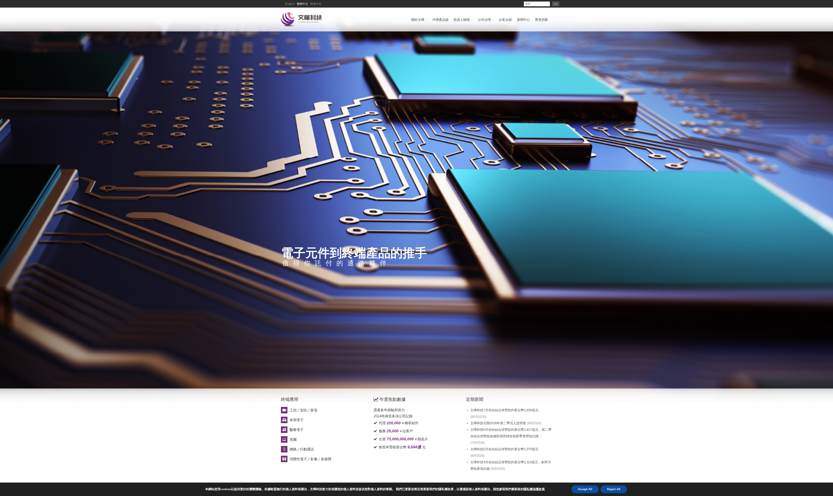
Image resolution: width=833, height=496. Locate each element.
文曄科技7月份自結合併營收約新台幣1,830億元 (504, 410)
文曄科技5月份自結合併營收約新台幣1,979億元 (504, 449)
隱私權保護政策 (534, 489)
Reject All (613, 489)
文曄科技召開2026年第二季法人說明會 (498, 423)
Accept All (585, 489)
